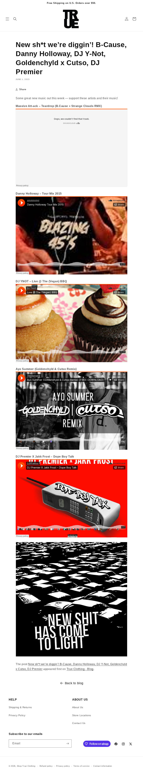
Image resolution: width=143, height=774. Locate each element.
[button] (7, 19)
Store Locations (81, 715)
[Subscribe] (67, 743)
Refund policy (46, 766)
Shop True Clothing (26, 766)
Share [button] (22, 89)
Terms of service (81, 766)
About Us (77, 707)
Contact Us (78, 723)
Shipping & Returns (20, 707)
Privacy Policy (17, 715)
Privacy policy (63, 766)
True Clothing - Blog (80, 669)
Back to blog (74, 683)
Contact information (102, 766)
